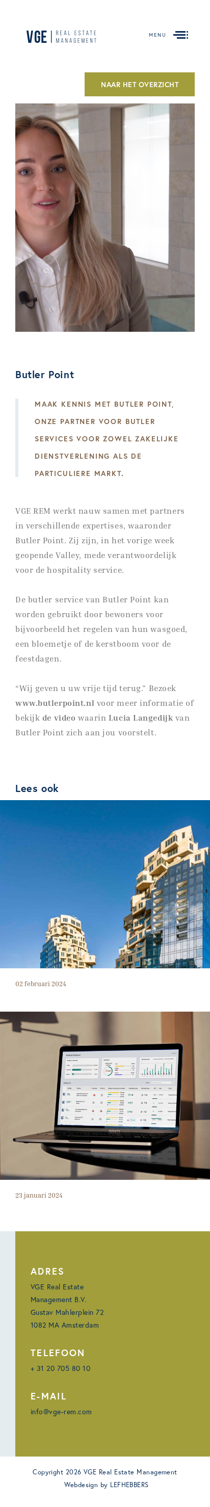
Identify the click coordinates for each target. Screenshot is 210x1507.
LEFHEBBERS (129, 1484)
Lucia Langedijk (141, 717)
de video (58, 717)
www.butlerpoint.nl (54, 703)
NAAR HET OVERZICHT (139, 84)
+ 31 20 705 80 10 (60, 1368)
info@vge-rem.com (61, 1411)
